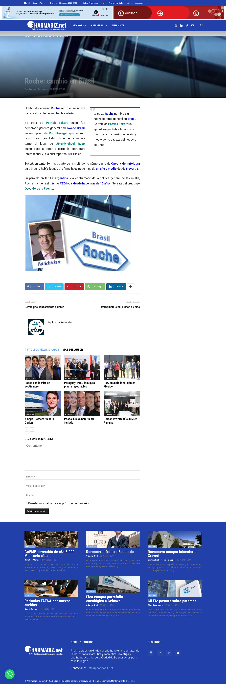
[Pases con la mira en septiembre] (43, 367)
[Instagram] (176, 25)
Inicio (27, 36)
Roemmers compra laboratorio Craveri (172, 553)
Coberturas (98, 25)
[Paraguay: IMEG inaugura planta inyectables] (82, 367)
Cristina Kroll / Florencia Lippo (161, 560)
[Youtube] (192, 25)
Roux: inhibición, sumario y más (120, 307)
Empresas (29, 546)
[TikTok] (187, 25)
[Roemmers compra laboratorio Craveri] (175, 539)
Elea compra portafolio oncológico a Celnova (104, 599)
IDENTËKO (130, 681)
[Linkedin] (181, 25)
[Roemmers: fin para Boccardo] (113, 539)
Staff (103, 3)
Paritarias (29, 595)
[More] (130, 286)
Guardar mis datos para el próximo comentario (58, 503)
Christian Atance (31, 560)
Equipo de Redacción (38, 89)
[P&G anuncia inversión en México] (122, 367)
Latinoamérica (71, 378)
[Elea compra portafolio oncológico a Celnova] (113, 584)
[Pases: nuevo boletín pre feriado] (82, 403)
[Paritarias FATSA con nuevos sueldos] (51, 588)
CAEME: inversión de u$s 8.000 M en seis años (49, 553)
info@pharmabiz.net (100, 668)
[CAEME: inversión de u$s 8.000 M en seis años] (51, 539)
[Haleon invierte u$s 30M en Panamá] (122, 403)
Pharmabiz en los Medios (120, 3)
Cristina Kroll (92, 556)
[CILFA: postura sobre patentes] (175, 588)
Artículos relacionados (42, 349)
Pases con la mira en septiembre (37, 384)
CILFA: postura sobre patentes (172, 601)
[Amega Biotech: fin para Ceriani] (43, 403)
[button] (202, 26)
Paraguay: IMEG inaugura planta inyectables (79, 384)
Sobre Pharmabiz (90, 3)
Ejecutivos (37, 36)
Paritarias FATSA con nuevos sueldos (47, 603)
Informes (152, 546)
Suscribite (118, 25)
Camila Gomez (30, 609)
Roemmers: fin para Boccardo (110, 551)
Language (139, 3)
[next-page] (32, 429)
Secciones (78, 25)
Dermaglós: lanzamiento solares (44, 307)
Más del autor (73, 349)
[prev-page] (27, 429)
